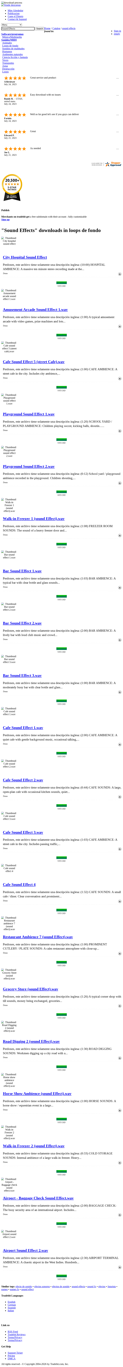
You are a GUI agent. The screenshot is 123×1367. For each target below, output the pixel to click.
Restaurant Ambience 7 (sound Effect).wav (38, 937)
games (4, 1289)
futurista (112, 1286)
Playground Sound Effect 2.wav (29, 466)
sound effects (68, 28)
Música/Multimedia (12, 37)
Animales (7, 42)
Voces (5, 60)
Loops (5, 71)
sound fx (91, 1286)
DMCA (12, 1358)
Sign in (117, 31)
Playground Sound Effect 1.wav (29, 414)
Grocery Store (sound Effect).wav (30, 989)
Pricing (11, 1355)
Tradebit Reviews (16, 1334)
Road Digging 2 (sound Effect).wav (31, 1041)
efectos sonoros (42, 1286)
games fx (14, 1289)
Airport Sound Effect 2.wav (25, 1250)
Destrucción (8, 68)
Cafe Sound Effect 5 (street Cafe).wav (34, 362)
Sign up (5, 219)
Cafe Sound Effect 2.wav (23, 780)
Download (61, 282)
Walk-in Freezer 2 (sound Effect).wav (34, 1146)
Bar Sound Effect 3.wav (22, 675)
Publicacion (14, 13)
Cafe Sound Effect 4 (19, 884)
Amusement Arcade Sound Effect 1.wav (35, 309)
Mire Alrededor (15, 10)
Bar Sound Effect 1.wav (22, 571)
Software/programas (12, 34)
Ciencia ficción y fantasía (15, 57)
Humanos (7, 51)
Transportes (8, 63)
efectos (101, 1286)
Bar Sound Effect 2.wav (22, 623)
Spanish (12, 1307)
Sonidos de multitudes (13, 48)
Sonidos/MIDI (9, 40)
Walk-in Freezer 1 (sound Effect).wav (34, 519)
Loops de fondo (10, 45)
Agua (5, 66)
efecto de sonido (24, 1286)
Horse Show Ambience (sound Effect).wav (37, 1093)
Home (47, 28)
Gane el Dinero (15, 16)
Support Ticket (15, 1352)
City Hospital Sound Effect (25, 257)
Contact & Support (17, 19)
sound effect (27, 1289)
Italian (11, 1310)
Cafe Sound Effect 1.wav (23, 728)
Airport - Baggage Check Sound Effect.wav (38, 1198)
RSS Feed (13, 1331)
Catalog (56, 28)
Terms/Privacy (15, 1337)
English (11, 1302)
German (12, 1304)
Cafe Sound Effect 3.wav (23, 832)
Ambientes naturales (12, 54)
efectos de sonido (61, 1286)
